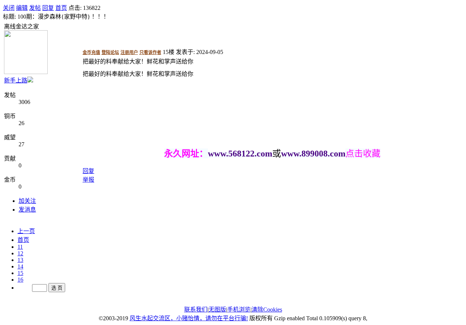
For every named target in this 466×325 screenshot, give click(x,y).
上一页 (26, 231)
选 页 (56, 288)
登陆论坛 (110, 52)
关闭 (9, 8)
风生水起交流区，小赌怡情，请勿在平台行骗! (189, 318)
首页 (61, 8)
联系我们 (196, 309)
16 (20, 279)
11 (20, 247)
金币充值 (91, 52)
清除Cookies (267, 309)
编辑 (22, 8)
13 (20, 260)
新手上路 (15, 80)
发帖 (35, 8)
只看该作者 (150, 52)
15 (20, 273)
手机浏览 (238, 309)
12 (20, 253)
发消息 (27, 209)
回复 (48, 8)
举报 (88, 180)
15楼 (168, 52)
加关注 (27, 201)
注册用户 (129, 52)
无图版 (217, 309)
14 (20, 266)
